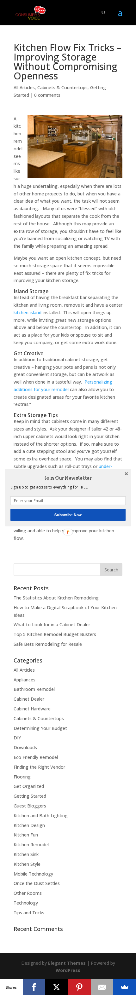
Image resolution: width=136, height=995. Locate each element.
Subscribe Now (68, 514)
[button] (68, 478)
